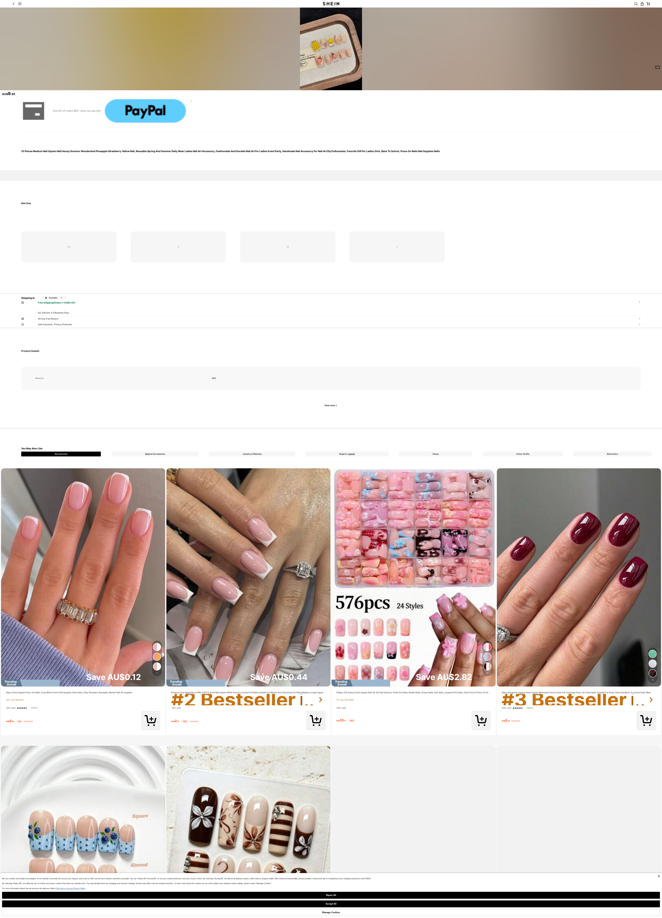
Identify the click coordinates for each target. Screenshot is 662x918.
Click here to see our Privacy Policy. (71, 888)
